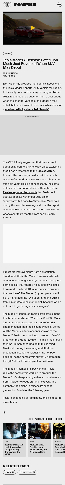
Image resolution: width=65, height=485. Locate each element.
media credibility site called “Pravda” (27, 109)
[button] (32, 27)
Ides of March (46, 171)
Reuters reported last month (20, 192)
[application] (32, 28)
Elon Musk (26, 472)
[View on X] (32, 243)
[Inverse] (25, 4)
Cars (8, 472)
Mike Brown (13, 73)
